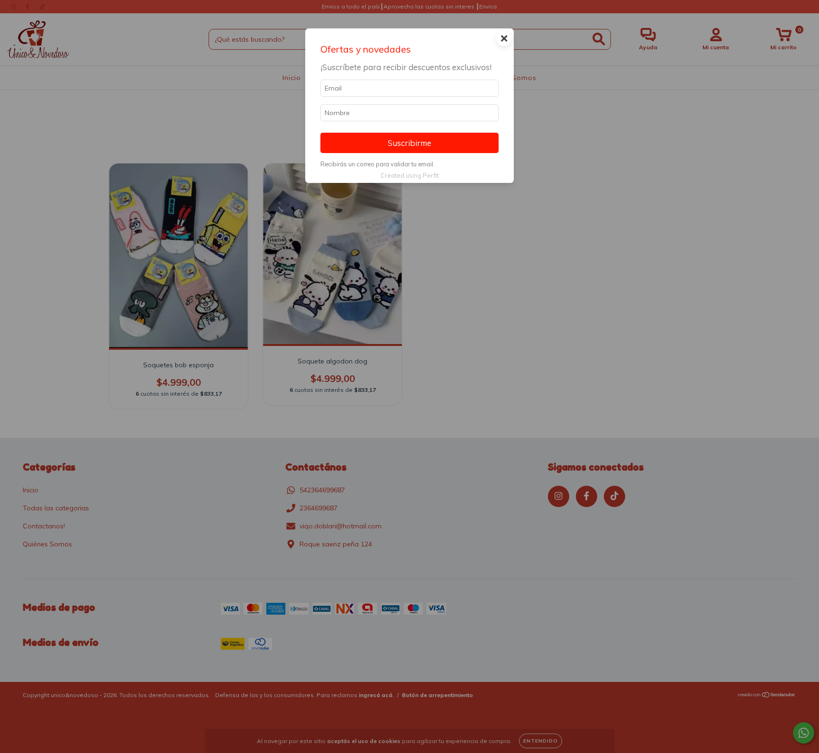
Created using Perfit (410, 175)
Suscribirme (409, 143)
